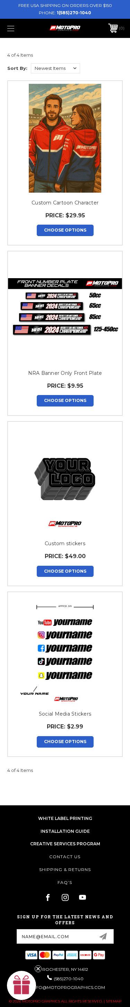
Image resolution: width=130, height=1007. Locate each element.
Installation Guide (65, 831)
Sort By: (17, 68)
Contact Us (64, 856)
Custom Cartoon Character (65, 203)
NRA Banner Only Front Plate (65, 373)
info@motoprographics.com (68, 987)
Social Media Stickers (65, 714)
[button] (21, 985)
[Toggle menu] (19, 28)
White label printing (65, 818)
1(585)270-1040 (74, 12)
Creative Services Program (65, 843)
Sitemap (113, 1001)
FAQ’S (65, 882)
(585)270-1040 (69, 978)
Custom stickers (65, 543)
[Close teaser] (38, 968)
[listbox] (55, 68)
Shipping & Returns (65, 869)
